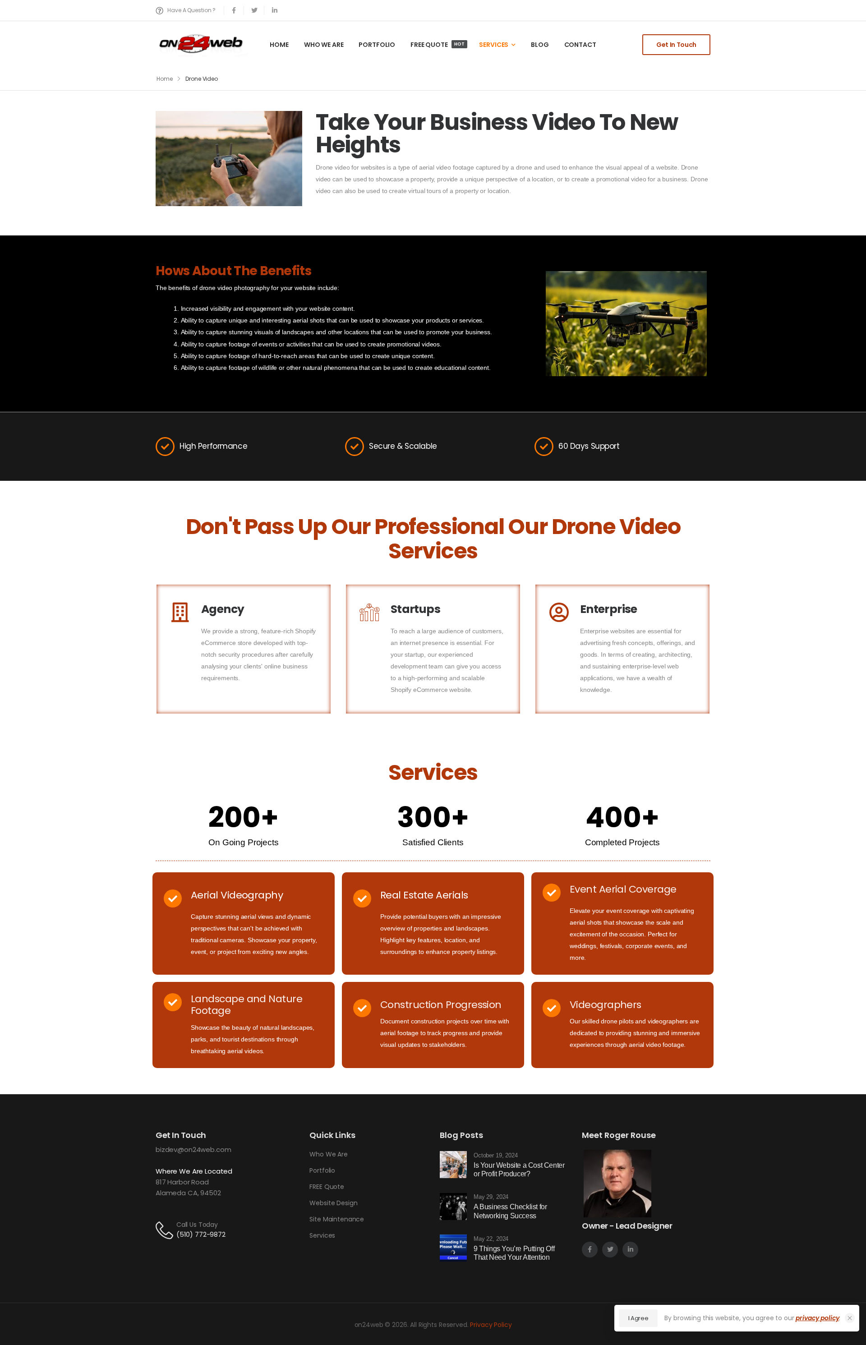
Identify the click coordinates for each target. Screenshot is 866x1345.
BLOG (539, 44)
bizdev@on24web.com (193, 1149)
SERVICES (493, 44)
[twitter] (254, 10)
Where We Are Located (194, 1171)
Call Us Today (197, 1224)
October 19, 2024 (496, 1155)
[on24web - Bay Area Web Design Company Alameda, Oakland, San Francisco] (202, 44)
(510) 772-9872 (201, 1234)
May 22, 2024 (491, 1238)
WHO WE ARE (324, 44)
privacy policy (817, 1317)
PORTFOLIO (377, 44)
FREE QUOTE (437, 44)
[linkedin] (274, 10)
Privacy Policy (490, 1324)
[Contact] (166, 1230)
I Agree (638, 1318)
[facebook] (233, 10)
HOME (279, 44)
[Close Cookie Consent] (850, 1318)
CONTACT (580, 44)
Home (165, 79)
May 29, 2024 (491, 1196)
